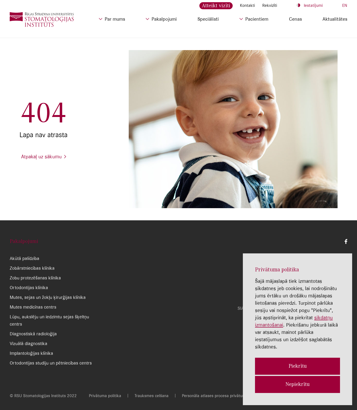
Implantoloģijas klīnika (31, 353)
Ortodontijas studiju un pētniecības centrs (51, 363)
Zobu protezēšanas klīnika (35, 278)
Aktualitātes (335, 19)
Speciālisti (208, 19)
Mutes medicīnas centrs (33, 307)
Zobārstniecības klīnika (32, 268)
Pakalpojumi (164, 19)
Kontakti (247, 5)
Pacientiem (256, 19)
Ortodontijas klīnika (29, 287)
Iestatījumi (313, 5)
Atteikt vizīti (216, 5)
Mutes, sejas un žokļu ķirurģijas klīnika (48, 297)
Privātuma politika (105, 395)
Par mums (115, 19)
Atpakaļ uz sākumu (41, 156)
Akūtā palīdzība (24, 258)
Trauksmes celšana (152, 395)
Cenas (295, 19)
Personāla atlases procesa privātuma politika (222, 395)
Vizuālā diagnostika (28, 343)
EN (344, 5)
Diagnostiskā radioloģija (33, 334)
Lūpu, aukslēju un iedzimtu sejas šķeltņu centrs (49, 320)
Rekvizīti (269, 5)
